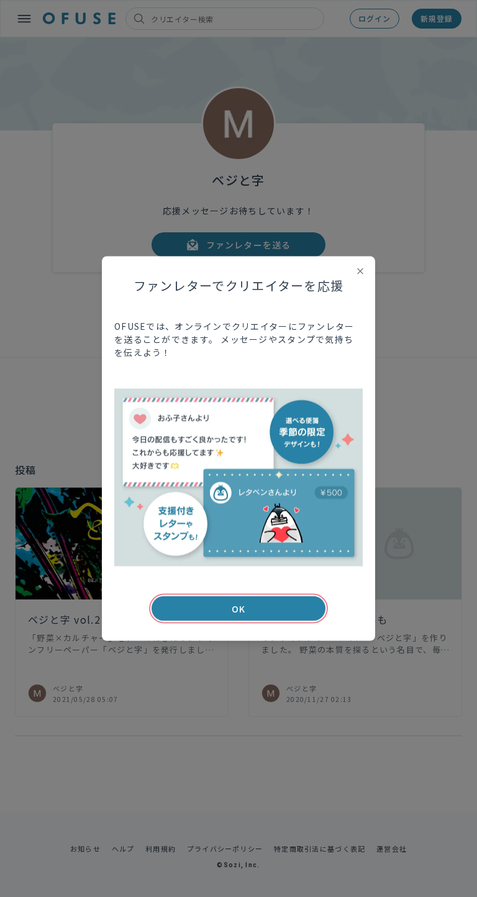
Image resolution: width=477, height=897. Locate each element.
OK (238, 609)
